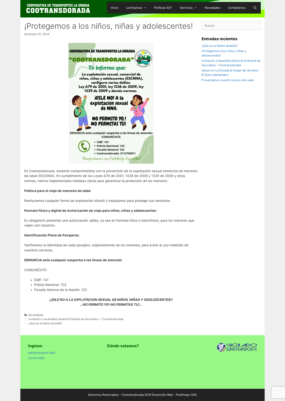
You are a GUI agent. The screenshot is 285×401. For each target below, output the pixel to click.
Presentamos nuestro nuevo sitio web (228, 80)
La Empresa (134, 8)
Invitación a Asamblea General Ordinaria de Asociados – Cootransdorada (75, 319)
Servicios (186, 8)
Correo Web (36, 358)
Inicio (114, 8)
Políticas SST (163, 8)
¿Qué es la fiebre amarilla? (45, 323)
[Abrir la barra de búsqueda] (255, 8)
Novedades (212, 8)
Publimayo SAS (186, 395)
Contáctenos (236, 8)
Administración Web (41, 353)
